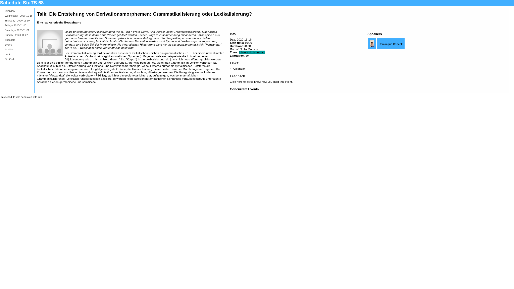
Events (8, 44)
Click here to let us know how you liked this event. (261, 81)
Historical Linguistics (252, 52)
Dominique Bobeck (391, 44)
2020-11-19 (244, 39)
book (7, 54)
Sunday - (16, 35)
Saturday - (17, 30)
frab (40, 97)
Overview (10, 11)
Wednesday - (19, 15)
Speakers (10, 40)
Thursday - (17, 20)
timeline (9, 49)
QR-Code (10, 59)
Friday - (15, 25)
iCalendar (239, 68)
